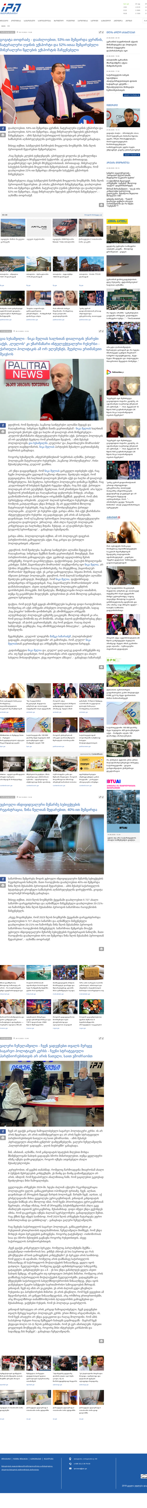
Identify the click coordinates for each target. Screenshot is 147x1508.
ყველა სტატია (131, 155)
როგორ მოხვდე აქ (93, 215)
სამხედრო (106, 21)
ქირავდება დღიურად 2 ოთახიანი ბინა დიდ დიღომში (90, 1410)
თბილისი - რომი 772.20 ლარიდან (89, 275)
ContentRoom (97, 754)
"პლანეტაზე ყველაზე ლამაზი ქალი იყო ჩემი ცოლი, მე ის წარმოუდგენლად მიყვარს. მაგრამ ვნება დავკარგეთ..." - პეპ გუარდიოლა (65, 1381)
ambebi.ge (4, 712)
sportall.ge (4, 1385)
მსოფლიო (59, 21)
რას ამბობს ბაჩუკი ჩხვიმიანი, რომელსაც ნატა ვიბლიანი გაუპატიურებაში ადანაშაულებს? (63, 313)
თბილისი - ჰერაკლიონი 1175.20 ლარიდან (37, 275)
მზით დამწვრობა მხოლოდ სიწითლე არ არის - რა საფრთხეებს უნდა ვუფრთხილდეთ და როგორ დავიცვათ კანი (11, 988)
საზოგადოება (44, 21)
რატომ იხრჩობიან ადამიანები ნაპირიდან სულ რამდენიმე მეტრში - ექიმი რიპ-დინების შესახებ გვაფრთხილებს (37, 988)
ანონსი (128, 21)
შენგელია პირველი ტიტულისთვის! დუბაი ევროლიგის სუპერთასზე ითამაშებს (37, 1377)
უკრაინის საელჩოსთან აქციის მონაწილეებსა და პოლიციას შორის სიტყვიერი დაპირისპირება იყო (122, 46)
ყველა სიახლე (130, 95)
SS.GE (4, 215)
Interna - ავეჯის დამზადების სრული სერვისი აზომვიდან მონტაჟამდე (12, 777)
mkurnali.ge (4, 994)
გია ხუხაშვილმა (38, 443)
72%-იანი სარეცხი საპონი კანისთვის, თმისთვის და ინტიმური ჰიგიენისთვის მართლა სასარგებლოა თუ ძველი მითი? (91, 988)
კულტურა (118, 21)
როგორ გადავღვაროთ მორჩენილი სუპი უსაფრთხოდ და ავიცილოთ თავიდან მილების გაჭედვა (64, 1022)
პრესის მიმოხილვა (118, 162)
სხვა (3, 26)
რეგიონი (70, 21)
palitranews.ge (58, 746)
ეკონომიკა (83, 21)
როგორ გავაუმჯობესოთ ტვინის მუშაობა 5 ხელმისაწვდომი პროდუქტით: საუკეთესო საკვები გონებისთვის (90, 1022)
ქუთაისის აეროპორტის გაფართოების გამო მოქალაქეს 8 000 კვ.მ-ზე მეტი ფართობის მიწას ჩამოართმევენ (123, 694)
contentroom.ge (6, 786)
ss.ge (2, 1419)
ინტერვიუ (112, 105)
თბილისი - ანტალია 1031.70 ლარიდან (9, 275)
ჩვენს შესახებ (20, 1459)
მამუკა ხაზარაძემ (60, 636)
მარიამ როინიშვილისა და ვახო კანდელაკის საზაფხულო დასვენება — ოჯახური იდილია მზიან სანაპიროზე (12, 1022)
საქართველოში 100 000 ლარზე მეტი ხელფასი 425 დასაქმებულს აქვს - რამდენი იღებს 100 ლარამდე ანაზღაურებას (38, 740)
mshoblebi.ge (58, 994)
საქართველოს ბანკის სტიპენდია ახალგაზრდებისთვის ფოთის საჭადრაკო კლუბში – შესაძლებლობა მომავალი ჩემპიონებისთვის (122, 82)
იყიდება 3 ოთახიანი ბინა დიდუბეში (11, 1409)
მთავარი (4, 21)
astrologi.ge (57, 1385)
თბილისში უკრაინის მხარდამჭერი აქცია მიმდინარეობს (117, 63)
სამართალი (29, 21)
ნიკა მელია (83, 428)
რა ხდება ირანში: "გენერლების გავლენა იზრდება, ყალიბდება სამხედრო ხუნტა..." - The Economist (123, 315)
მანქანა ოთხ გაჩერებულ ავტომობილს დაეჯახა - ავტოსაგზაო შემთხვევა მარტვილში (11, 312)
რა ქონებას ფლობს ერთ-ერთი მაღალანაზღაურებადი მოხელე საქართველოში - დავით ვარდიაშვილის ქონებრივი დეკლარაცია (123, 765)
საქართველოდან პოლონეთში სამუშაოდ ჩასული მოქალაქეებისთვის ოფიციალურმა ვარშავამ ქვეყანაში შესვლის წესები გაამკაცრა (91, 743)
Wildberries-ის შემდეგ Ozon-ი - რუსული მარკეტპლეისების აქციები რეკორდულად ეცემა (12, 739)
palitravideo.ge (5, 320)
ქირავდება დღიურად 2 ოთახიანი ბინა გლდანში (37, 1409)
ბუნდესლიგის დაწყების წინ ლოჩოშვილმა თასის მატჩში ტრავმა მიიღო (11, 1376)
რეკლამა (48, 1459)
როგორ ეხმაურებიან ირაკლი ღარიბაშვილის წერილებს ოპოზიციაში (64, 737)
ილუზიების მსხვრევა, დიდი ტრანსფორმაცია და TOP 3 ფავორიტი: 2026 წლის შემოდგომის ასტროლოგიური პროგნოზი (38, 1023)
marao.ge (4, 1028)
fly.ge (2, 285)
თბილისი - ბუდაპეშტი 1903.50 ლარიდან (63, 275)
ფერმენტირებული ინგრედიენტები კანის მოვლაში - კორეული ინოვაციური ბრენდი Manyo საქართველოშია (90, 779)
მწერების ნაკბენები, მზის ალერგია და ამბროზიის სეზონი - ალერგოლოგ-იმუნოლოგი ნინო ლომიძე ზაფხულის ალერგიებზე (38, 779)
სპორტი (94, 21)
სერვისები (35, 1459)
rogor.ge (56, 1028)
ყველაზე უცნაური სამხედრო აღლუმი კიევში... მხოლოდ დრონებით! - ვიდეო (121, 249)
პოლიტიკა (16, 21)
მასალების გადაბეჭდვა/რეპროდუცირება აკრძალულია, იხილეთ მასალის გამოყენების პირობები (27, 1468)
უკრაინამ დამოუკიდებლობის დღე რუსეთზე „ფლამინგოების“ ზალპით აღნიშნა (122, 282)
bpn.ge (126, 4)
